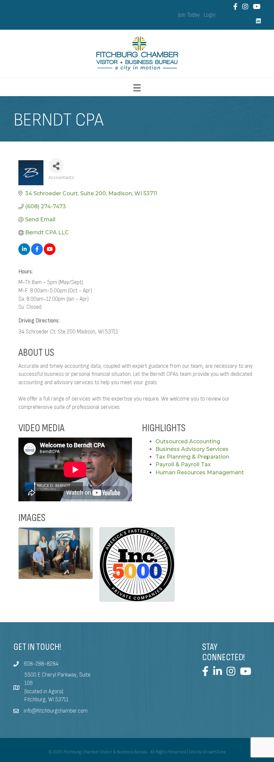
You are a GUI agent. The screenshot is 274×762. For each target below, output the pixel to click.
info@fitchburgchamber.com (56, 711)
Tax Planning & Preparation (192, 457)
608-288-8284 (41, 664)
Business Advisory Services (192, 449)
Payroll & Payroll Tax (183, 464)
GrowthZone (214, 752)
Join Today (189, 15)
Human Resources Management (199, 472)
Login (210, 15)
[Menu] (137, 88)
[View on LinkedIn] (24, 253)
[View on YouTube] (49, 253)
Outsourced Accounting (187, 441)
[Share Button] (55, 165)
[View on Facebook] (37, 253)
